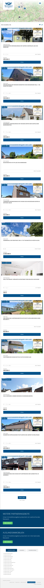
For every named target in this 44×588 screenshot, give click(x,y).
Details (22, 62)
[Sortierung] (42, 24)
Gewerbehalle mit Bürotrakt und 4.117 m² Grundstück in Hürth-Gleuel (21, 240)
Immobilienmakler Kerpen (7, 560)
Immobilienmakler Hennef (7, 566)
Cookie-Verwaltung (37, 584)
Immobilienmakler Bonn (7, 574)
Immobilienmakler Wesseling (8, 556)
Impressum (17, 582)
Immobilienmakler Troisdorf (7, 571)
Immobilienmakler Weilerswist (8, 565)
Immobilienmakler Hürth (7, 559)
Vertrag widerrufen (31, 582)
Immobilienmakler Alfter (7, 572)
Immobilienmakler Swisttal (7, 563)
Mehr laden (22, 497)
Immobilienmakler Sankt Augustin (8, 569)
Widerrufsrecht (23, 582)
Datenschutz (12, 582)
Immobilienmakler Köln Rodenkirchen (9, 562)
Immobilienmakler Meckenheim (8, 568)
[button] (40, 3)
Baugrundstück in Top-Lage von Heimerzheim (14, 162)
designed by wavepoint (6, 580)
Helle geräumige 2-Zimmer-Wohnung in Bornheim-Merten (18, 396)
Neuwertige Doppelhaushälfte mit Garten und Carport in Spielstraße (21, 435)
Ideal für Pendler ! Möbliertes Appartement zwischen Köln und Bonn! (21, 279)
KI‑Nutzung (38, 582)
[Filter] (40, 24)
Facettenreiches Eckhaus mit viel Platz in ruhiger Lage (17, 357)
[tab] (11, 550)
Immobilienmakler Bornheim (8, 553)
